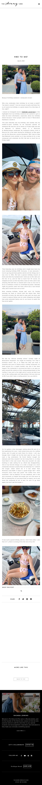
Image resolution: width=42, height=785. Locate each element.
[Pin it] (27, 599)
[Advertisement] (21, 34)
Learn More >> (21, 730)
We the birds (23, 782)
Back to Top (21, 679)
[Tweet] (23, 599)
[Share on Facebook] (19, 599)
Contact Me (29, 744)
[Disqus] (21, 633)
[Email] (31, 599)
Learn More (27, 766)
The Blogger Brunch (16, 766)
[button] (39, 4)
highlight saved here (28, 112)
